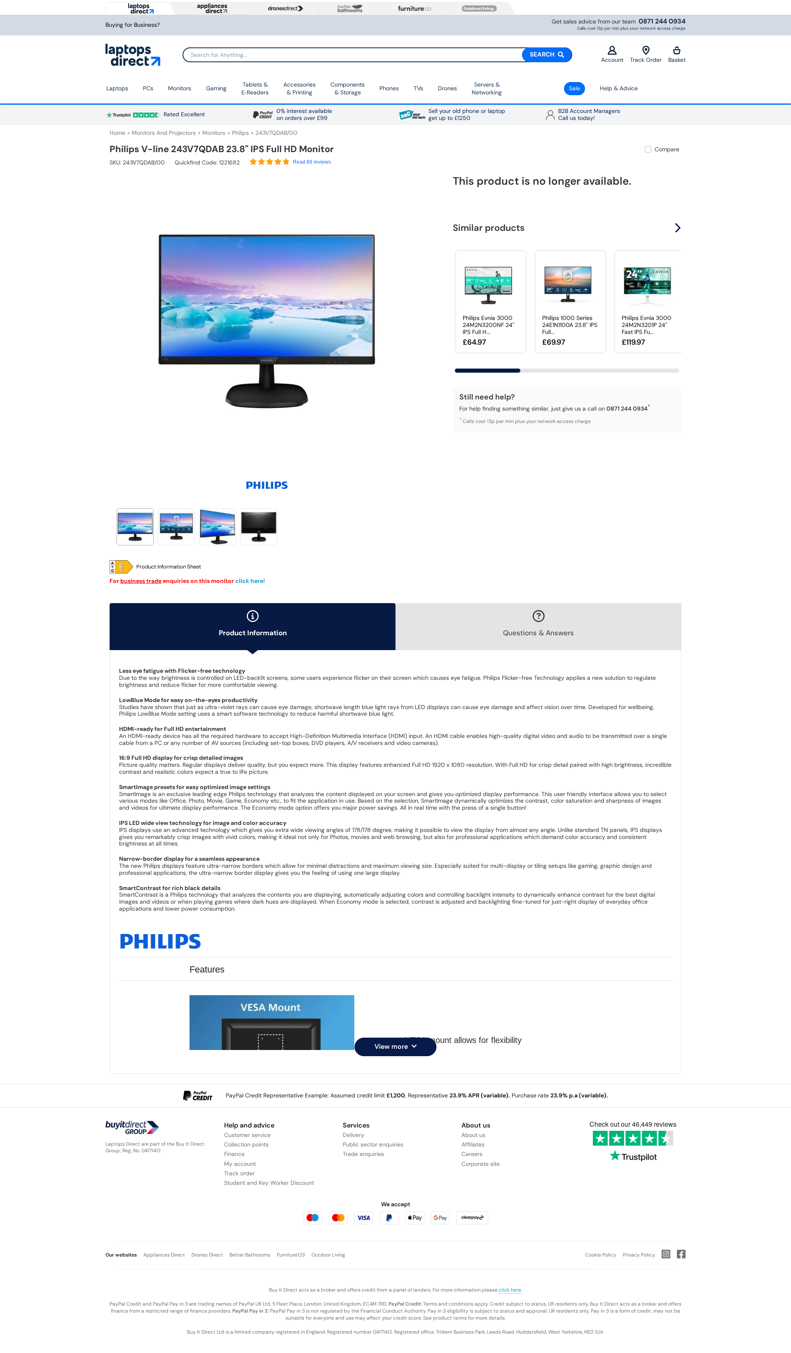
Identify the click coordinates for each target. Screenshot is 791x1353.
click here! (250, 581)
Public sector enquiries (373, 1144)
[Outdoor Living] (477, 8)
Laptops (117, 88)
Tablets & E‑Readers (255, 88)
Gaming (216, 88)
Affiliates (472, 1144)
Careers (471, 1154)
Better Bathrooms (249, 1255)
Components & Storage (347, 88)
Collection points (246, 1144)
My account (240, 1163)
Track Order (646, 59)
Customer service (247, 1135)
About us (473, 1135)
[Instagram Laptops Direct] (662, 1257)
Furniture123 (291, 1255)
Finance (234, 1154)
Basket (677, 59)
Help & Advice (619, 88)
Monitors (179, 88)
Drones (447, 88)
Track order (239, 1173)
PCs (148, 88)
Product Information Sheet (168, 567)
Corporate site (480, 1163)
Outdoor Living (328, 1255)
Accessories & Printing (299, 88)
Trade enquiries (363, 1154)
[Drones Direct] (283, 9)
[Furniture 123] (413, 8)
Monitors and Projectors (164, 132)
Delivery (353, 1135)
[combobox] (377, 54)
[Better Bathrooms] (348, 8)
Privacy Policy (639, 1255)
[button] (418, 317)
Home (117, 132)
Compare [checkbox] (667, 149)
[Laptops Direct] (139, 8)
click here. (510, 1290)
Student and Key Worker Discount (269, 1182)
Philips (240, 132)
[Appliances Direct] (211, 8)
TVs (418, 88)
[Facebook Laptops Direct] (678, 1257)
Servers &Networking (487, 88)
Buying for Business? (132, 24)
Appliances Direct (164, 1255)
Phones (389, 88)
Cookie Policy (600, 1255)
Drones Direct (207, 1255)
